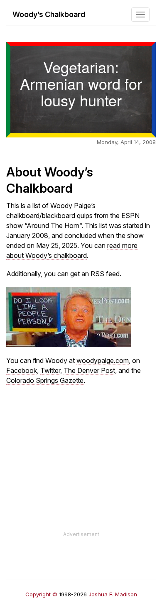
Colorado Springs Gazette (44, 380)
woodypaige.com (102, 360)
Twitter (50, 370)
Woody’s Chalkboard (48, 14)
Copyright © (41, 594)
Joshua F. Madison (112, 594)
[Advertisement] (81, 472)
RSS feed (105, 274)
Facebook (21, 370)
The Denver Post (89, 370)
